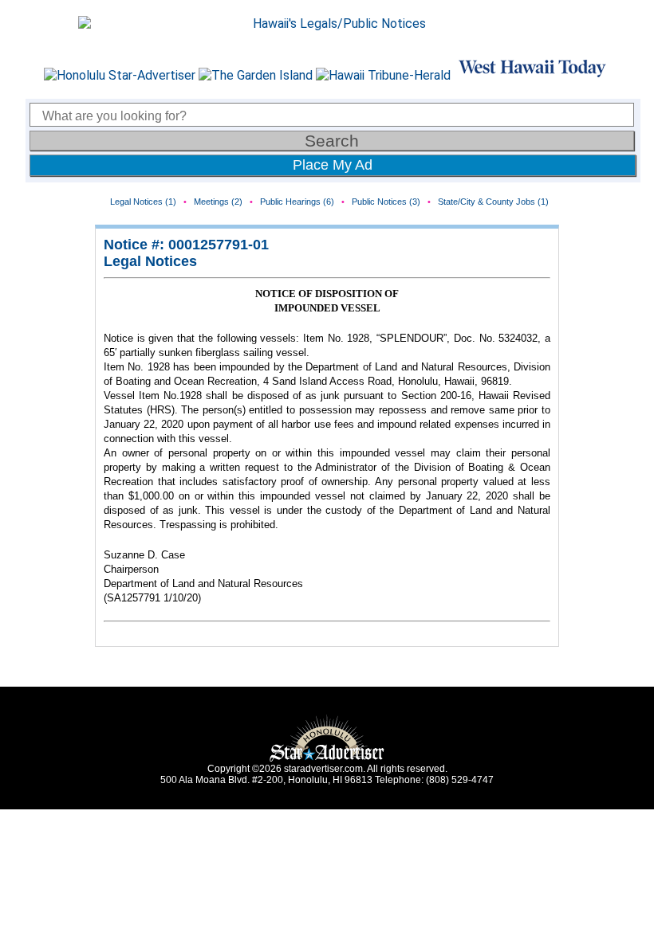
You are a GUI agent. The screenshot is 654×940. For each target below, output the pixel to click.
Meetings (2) (218, 201)
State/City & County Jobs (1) (493, 201)
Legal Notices (150, 261)
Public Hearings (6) (297, 201)
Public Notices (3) (386, 201)
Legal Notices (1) (143, 201)
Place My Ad (332, 165)
